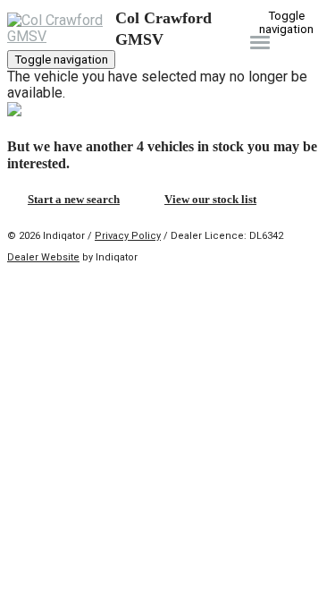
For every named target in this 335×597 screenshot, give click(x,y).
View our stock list (210, 199)
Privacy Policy (128, 236)
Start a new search (74, 199)
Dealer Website (43, 257)
